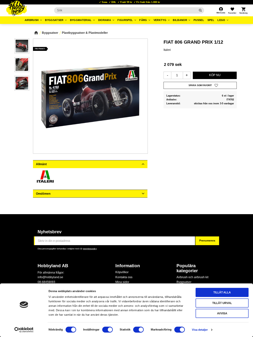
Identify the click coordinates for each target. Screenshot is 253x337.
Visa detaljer (200, 329)
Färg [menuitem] (143, 20)
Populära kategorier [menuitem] (187, 268)
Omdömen (43, 193)
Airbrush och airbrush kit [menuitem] (192, 277)
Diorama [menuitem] (104, 20)
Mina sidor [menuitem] (122, 282)
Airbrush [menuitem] (32, 20)
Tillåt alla (222, 292)
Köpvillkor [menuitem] (122, 272)
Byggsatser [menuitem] (54, 20)
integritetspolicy (90, 249)
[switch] (107, 330)
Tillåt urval (222, 303)
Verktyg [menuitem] (160, 20)
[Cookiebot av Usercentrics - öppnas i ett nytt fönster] (24, 330)
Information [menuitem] (127, 265)
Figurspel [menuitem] (125, 20)
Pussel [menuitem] (199, 20)
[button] (232, 10)
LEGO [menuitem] (221, 20)
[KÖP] (215, 75)
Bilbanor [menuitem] (180, 20)
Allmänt (41, 164)
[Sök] (200, 10)
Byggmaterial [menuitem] (81, 20)
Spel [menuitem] (210, 20)
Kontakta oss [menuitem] (123, 277)
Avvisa (222, 313)
